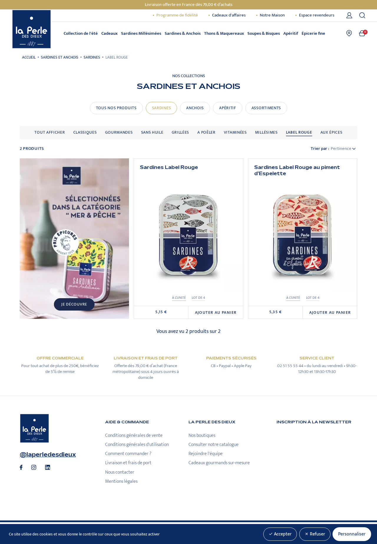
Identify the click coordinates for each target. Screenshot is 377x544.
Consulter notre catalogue (213, 444)
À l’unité (179, 298)
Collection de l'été (81, 33)
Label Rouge (299, 132)
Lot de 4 (198, 298)
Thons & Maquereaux (224, 33)
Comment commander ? (128, 454)
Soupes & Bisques (263, 33)
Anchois (195, 108)
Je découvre (74, 304)
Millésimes (266, 132)
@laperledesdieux (48, 454)
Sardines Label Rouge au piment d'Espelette (297, 171)
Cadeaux (109, 33)
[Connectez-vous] (350, 15)
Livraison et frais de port (128, 463)
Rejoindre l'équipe (205, 454)
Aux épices (331, 132)
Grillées (180, 132)
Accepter (282, 534)
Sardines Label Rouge (169, 167)
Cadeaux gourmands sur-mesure (219, 463)
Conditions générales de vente (134, 435)
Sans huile (152, 132)
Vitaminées (235, 132)
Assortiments (266, 108)
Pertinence (341, 148)
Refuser (317, 534)
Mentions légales (121, 481)
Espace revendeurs (316, 15)
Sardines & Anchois (183, 33)
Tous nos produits (116, 108)
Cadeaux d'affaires (229, 15)
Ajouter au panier (216, 312)
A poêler (206, 132)
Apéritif (290, 33)
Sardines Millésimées (141, 33)
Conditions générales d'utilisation (137, 444)
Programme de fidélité (177, 15)
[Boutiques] (349, 33)
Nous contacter (119, 472)
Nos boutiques (201, 435)
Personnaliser (352, 534)
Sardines (161, 108)
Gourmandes (119, 132)
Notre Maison (272, 15)
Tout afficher (49, 132)
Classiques (85, 132)
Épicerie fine (313, 33)
